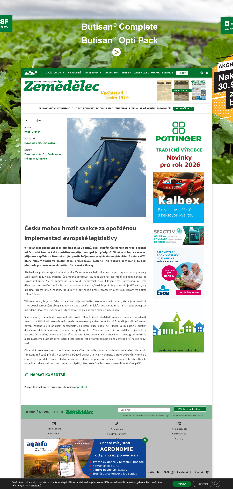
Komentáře (63, 108)
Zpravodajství (47, 108)
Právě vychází (147, 108)
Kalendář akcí (184, 108)
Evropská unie (32, 143)
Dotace (100, 108)
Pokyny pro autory (116, 433)
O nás (49, 72)
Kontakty (167, 72)
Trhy (79, 108)
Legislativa (49, 143)
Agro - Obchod (151, 72)
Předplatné (54, 433)
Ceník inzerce (179, 433)
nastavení (36, 485)
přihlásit (82, 387)
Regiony (133, 108)
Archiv (138, 72)
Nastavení (203, 483)
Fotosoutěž (164, 108)
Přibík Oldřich (32, 131)
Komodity (88, 108)
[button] (190, 409)
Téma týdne (120, 108)
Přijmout (182, 483)
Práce (109, 108)
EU (73, 108)
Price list (179, 439)
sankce (42, 158)
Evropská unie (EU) (35, 154)
